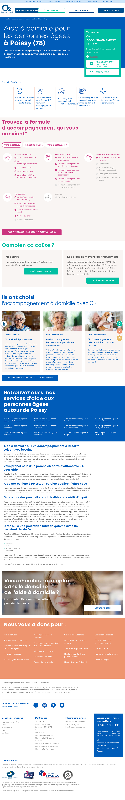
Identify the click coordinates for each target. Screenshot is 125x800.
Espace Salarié (92, 1)
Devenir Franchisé (54, 1)
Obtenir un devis (111, 10)
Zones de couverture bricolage (100, 764)
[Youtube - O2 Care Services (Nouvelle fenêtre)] (62, 705)
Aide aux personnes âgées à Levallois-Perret (106, 420)
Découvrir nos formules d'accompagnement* (30, 378)
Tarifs (4, 725)
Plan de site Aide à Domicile (46, 746)
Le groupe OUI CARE (43, 727)
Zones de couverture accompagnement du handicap (69, 764)
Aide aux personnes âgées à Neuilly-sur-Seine (106, 427)
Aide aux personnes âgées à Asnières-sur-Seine (45, 420)
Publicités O (40, 733)
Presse (38, 730)
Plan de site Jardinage (44, 749)
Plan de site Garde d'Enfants (47, 743)
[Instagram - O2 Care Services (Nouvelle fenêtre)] (44, 705)
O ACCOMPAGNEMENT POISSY (101, 40)
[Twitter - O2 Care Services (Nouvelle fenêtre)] (53, 705)
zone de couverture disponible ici (57, 690)
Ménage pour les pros (73, 1)
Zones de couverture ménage (12, 764)
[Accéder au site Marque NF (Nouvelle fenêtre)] (12, 775)
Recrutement (81, 10)
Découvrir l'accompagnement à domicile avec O (31, 232)
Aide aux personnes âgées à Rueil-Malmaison (76, 427)
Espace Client (108, 1)
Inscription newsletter (44, 735)
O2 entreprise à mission (34, 1)
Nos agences (53, 10)
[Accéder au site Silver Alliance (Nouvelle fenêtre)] (68, 775)
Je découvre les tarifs (41, 271)
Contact (5, 733)
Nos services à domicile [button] (28, 10)
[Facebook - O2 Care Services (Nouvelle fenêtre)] (35, 705)
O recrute (39, 722)
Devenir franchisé (42, 724)
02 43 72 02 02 (64, 692)
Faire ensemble (11, 145)
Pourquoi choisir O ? (10, 722)
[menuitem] (51, 10)
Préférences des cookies (75, 727)
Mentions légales (72, 724)
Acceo (99, 751)
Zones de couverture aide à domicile (30, 767)
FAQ (3, 730)
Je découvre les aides (103, 280)
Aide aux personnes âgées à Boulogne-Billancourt (15, 420)
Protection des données (75, 722)
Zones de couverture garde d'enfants (37, 764)
